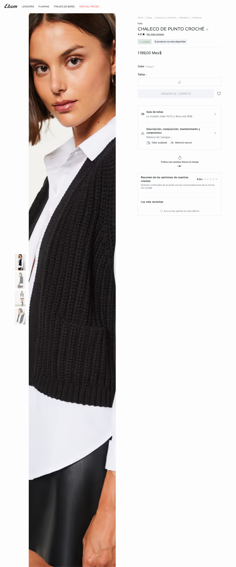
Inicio (140, 17)
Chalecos (197, 17)
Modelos (184, 17)
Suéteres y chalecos (165, 17)
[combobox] (179, 82)
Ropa (149, 17)
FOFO (140, 23)
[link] (89, 6)
